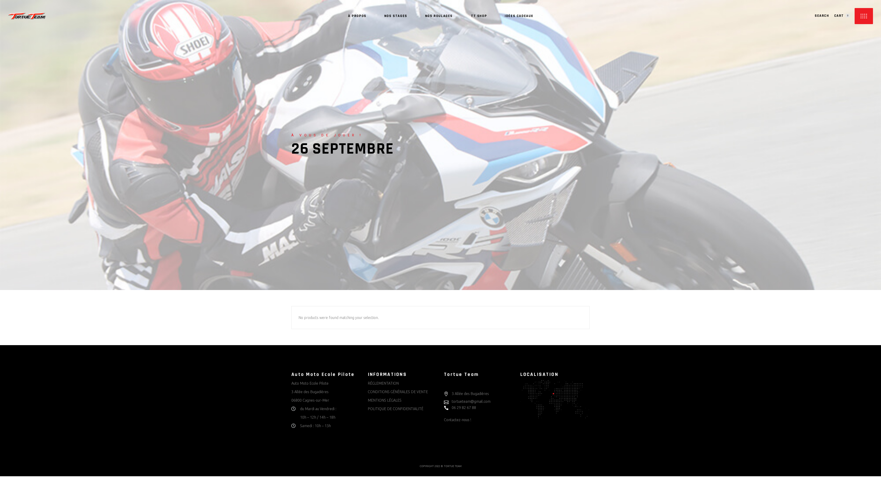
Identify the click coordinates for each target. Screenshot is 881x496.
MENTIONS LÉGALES (384, 400)
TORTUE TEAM (453, 466)
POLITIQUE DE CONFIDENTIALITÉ (395, 409)
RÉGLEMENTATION (383, 383)
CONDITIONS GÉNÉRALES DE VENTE (398, 392)
